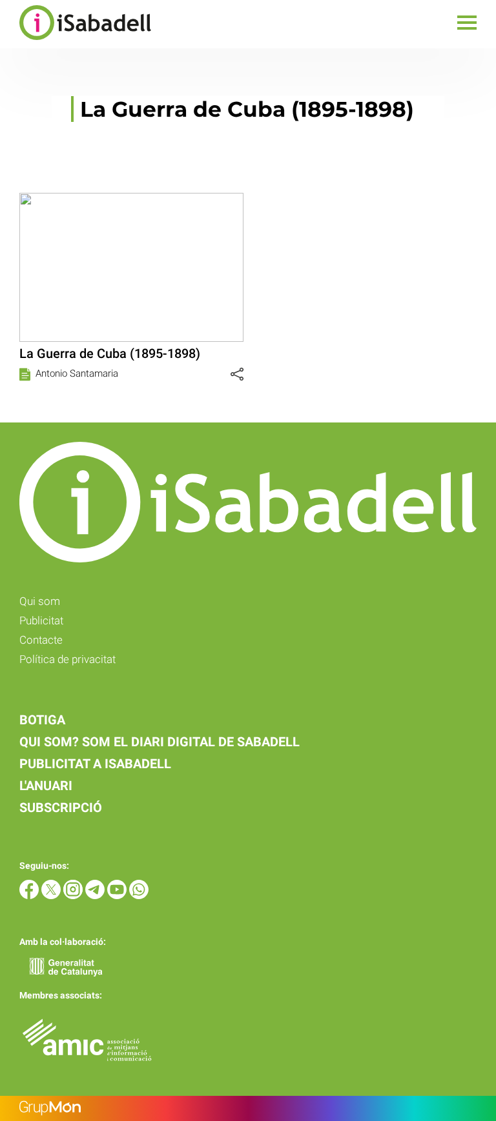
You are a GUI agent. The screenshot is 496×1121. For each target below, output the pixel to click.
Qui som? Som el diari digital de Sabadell (159, 741)
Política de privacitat (67, 659)
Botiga (42, 720)
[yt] (118, 895)
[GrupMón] (248, 1108)
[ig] (74, 895)
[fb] (30, 895)
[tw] (52, 895)
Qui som (39, 601)
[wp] (139, 895)
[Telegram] (96, 895)
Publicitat (41, 620)
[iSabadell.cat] (75, 41)
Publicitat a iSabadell (95, 763)
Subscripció (60, 807)
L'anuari (45, 785)
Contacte (41, 639)
